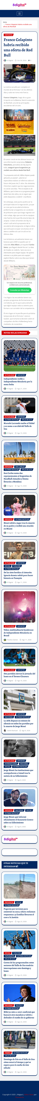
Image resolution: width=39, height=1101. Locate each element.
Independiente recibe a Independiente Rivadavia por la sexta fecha (18, 381)
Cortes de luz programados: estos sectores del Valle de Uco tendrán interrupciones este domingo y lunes (19, 967)
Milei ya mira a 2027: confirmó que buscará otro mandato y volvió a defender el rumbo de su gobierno (19, 1015)
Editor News (29, 1094)
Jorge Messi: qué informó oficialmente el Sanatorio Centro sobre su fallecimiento (18, 819)
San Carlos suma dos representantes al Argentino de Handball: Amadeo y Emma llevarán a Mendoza (18, 477)
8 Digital (10, 60)
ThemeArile (19, 1097)
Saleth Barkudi (12, 730)
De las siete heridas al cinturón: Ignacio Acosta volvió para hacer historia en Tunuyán (18, 575)
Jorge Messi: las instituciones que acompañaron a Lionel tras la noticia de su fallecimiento (18, 773)
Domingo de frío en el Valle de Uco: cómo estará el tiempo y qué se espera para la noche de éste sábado (19, 1063)
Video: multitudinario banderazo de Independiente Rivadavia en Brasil (18, 632)
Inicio (5, 22)
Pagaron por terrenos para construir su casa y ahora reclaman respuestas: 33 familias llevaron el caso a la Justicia (19, 913)
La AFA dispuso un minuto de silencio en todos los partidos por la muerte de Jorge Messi (18, 723)
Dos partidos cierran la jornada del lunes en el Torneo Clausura (19, 675)
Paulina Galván (12, 640)
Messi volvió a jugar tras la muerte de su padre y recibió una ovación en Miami (19, 525)
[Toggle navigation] (19, 14)
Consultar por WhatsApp (19, 290)
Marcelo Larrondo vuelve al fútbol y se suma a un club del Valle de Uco (19, 426)
